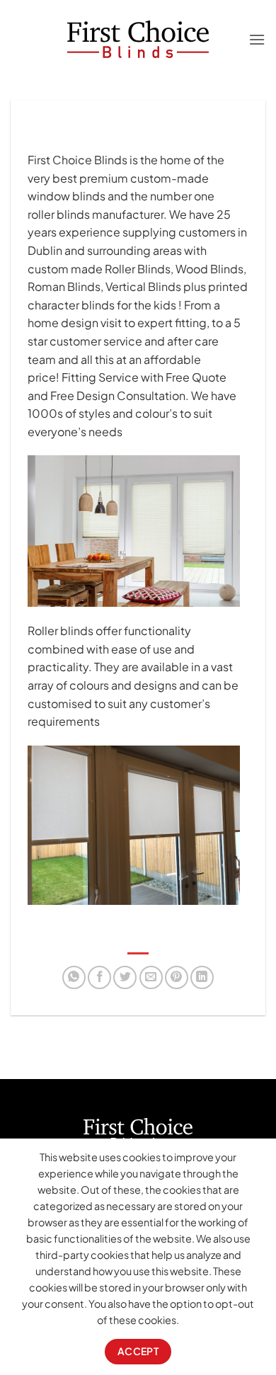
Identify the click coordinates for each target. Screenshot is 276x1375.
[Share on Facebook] (99, 977)
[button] (256, 39)
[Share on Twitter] (125, 977)
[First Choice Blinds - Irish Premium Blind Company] (138, 40)
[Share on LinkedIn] (202, 977)
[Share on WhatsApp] (74, 977)
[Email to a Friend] (151, 977)
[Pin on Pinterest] (176, 977)
